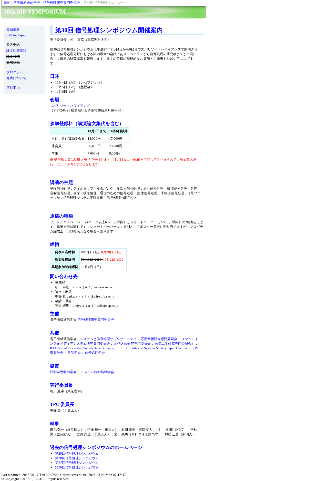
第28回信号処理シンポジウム (77, 458)
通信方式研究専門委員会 (132, 343)
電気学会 (74, 353)
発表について (16, 78)
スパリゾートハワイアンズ (70, 106)
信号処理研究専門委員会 (61, 3)
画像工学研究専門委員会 (173, 343)
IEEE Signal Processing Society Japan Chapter (82, 348)
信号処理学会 (95, 353)
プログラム (14, 72)
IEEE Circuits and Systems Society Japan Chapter (152, 348)
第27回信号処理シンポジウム (77, 463)
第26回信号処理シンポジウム (77, 467)
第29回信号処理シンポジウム (77, 453)
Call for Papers (16, 35)
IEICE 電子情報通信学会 (22, 3)
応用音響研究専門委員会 (159, 339)
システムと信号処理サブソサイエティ (108, 339)
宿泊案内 (13, 88)
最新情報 (13, 30)
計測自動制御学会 (63, 372)
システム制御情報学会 (97, 372)
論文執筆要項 (16, 51)
